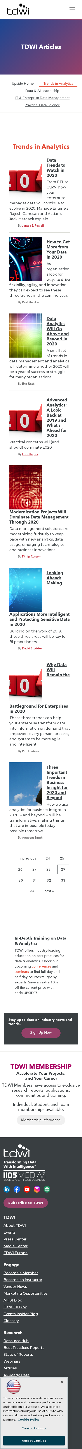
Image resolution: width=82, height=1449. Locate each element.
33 (63, 880)
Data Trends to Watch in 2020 (56, 168)
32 (49, 880)
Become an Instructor (22, 1280)
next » (49, 891)
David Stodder (32, 648)
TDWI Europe (15, 1253)
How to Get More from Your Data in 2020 (58, 249)
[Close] (62, 1382)
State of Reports (18, 1354)
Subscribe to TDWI (25, 1203)
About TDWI (14, 1225)
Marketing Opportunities (25, 1293)
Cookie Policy (29, 1419)
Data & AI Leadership (42, 91)
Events (9, 1232)
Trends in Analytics (58, 83)
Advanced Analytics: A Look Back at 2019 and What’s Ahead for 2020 (57, 417)
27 (34, 869)
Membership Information (41, 1120)
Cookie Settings (34, 1428)
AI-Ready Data (16, 1375)
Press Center (14, 1239)
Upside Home (23, 83)
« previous (28, 858)
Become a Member (20, 1273)
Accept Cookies (34, 1440)
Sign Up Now (41, 1032)
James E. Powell (33, 226)
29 (63, 869)
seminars (22, 972)
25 (62, 858)
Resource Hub (16, 1341)
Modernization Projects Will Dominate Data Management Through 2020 (38, 517)
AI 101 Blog (12, 1300)
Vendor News (15, 1287)
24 (48, 858)
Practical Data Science (42, 105)
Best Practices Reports (23, 1348)
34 (32, 891)
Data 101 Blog (15, 1307)
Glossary (11, 1321)
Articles (10, 1368)
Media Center (15, 1246)
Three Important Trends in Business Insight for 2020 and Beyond (57, 782)
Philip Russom (31, 556)
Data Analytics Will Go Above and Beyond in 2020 (58, 331)
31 (35, 880)
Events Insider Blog (20, 1314)
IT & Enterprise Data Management (42, 98)
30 (21, 880)
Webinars (11, 1361)
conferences (41, 966)
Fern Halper (30, 454)
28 (48, 869)
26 (20, 869)
